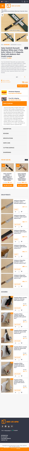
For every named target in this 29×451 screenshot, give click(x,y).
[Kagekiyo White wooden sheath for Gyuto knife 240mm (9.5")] (7, 369)
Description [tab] (7, 128)
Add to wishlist (5, 80)
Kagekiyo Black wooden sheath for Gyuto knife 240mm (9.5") (20, 332)
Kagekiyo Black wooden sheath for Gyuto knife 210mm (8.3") (20, 348)
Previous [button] (25, 160)
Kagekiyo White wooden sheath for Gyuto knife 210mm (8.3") (19, 382)
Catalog (5, 9)
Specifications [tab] (8, 138)
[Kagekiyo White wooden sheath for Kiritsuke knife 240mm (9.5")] (7, 319)
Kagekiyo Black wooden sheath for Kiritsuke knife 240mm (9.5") (20, 299)
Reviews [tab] (6, 133)
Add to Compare (6, 82)
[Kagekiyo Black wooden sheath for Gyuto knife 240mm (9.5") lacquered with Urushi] (7, 336)
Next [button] (27, 37)
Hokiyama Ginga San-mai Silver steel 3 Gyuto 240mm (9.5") (20, 217)
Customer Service (6, 438)
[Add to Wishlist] (21, 212)
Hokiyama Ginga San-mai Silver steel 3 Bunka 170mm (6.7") (20, 247)
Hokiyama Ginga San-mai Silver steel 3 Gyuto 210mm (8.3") (20, 232)
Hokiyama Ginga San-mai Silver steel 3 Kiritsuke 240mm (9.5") (20, 202)
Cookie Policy (18, 448)
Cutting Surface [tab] (8, 147)
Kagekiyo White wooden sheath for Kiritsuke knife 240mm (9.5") (20, 316)
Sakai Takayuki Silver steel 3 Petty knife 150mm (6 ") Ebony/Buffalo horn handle (22, 177)
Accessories (4, 292)
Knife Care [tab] (6, 143)
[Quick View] (15, 212)
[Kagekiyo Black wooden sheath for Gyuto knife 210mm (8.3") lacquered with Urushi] (7, 352)
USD (6, 1)
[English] (2, 1)
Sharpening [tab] (7, 152)
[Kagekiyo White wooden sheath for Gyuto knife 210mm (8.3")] (7, 385)
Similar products (5, 195)
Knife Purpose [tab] (8, 103)
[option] (7, 37)
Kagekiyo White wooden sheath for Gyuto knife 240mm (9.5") (19, 365)
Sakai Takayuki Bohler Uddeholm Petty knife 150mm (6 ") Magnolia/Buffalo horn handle (8, 177)
